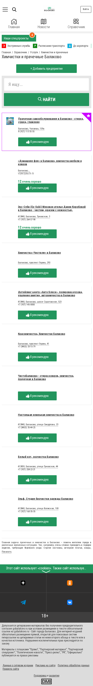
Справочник (76, 27)
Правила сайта (11, 668)
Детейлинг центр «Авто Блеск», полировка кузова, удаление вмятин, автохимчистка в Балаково (50, 293)
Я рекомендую (39, 141)
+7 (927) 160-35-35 (26, 511)
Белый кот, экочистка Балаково (38, 456)
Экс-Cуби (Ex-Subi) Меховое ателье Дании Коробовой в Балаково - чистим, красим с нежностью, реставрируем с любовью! (52, 210)
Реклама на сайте (45, 665)
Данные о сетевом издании (18, 665)
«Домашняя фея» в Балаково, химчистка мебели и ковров (50, 162)
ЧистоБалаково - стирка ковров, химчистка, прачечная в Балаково (46, 377)
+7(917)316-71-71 (26, 173)
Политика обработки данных (73, 665)
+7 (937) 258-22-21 (26, 469)
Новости (44, 27)
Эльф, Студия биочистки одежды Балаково (45, 498)
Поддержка (40, 675)
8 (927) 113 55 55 (26, 131)
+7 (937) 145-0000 (26, 304)
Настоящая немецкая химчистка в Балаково (46, 414)
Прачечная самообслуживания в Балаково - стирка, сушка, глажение (51, 120)
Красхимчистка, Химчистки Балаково (41, 333)
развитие (54, 675)
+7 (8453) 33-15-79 (26, 346)
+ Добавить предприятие (46, 68)
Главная (14, 27)
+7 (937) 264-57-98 (26, 219)
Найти (48, 99)
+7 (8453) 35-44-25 (26, 427)
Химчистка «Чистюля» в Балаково (39, 252)
